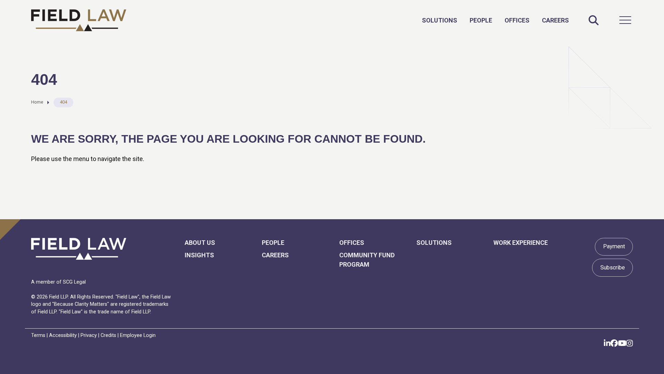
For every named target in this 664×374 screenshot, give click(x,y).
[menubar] (495, 20)
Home (37, 102)
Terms (38, 335)
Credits (108, 335)
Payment (614, 246)
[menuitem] (439, 20)
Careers (555, 20)
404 (63, 102)
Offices (517, 20)
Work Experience (521, 242)
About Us (200, 242)
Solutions (439, 20)
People (481, 20)
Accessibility (63, 335)
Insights (199, 255)
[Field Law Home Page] (78, 20)
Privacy (89, 335)
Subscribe (612, 267)
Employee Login (138, 335)
